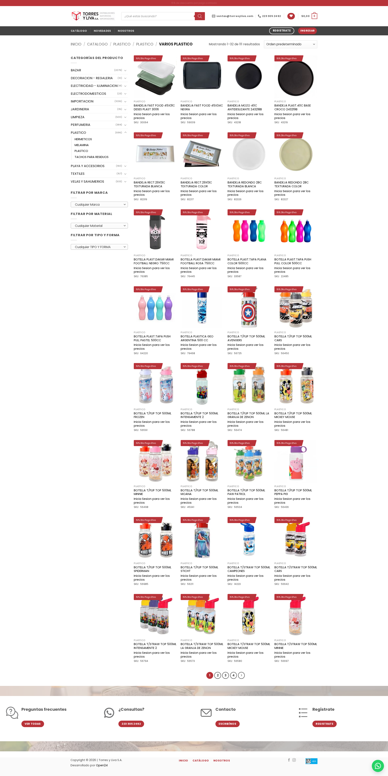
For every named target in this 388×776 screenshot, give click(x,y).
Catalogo (97, 44)
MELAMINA (82, 145)
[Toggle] (125, 70)
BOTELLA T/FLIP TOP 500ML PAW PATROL (246, 492)
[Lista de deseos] (291, 16)
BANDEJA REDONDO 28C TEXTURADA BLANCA (245, 184)
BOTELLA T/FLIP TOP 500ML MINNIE (152, 492)
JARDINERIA (80, 109)
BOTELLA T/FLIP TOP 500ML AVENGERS (246, 338)
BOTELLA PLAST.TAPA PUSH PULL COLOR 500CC (292, 261)
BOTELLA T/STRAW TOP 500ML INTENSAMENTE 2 (155, 646)
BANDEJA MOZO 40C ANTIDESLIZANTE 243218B (245, 107)
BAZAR (76, 70)
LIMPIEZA (77, 117)
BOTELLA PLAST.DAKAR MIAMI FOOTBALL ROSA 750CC (200, 261)
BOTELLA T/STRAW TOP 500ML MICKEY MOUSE (249, 646)
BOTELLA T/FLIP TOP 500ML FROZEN (152, 415)
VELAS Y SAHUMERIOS (87, 181)
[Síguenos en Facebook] (289, 760)
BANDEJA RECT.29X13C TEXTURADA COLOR (196, 184)
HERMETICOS (83, 139)
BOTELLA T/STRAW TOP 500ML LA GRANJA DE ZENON (202, 646)
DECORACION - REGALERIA (92, 78)
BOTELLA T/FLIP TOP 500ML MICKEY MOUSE (293, 415)
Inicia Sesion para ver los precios (152, 116)
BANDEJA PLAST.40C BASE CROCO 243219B (292, 107)
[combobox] (99, 204)
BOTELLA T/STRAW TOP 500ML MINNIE (295, 646)
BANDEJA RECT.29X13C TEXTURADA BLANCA (149, 184)
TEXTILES (77, 173)
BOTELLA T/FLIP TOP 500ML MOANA (199, 492)
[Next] (241, 675)
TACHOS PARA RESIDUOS (92, 157)
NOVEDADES (102, 31)
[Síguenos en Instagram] (294, 760)
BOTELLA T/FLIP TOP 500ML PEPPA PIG (293, 492)
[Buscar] (200, 16)
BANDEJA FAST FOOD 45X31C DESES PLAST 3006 (154, 107)
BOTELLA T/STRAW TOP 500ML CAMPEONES (249, 569)
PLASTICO (122, 44)
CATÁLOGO (79, 31)
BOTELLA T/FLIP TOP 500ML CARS (293, 338)
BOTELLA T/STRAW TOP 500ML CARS (295, 569)
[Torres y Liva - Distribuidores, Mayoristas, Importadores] (93, 16)
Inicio (76, 44)
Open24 (102, 765)
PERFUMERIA (80, 124)
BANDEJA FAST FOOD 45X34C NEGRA (202, 107)
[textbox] (98, 204)
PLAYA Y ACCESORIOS (87, 166)
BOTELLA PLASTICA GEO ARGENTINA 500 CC (197, 338)
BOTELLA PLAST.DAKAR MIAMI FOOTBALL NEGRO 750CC (154, 261)
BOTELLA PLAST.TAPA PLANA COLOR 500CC (247, 261)
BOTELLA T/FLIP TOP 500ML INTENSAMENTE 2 (199, 415)
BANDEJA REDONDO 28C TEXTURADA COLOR (291, 184)
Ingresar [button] (307, 30)
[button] (309, 16)
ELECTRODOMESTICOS (88, 93)
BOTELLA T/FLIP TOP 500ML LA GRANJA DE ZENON (248, 415)
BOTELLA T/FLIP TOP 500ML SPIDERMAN (152, 569)
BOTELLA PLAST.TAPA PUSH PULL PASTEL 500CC (152, 338)
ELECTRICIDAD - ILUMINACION (94, 85)
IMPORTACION (82, 101)
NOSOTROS (126, 31)
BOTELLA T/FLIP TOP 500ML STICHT (199, 569)
